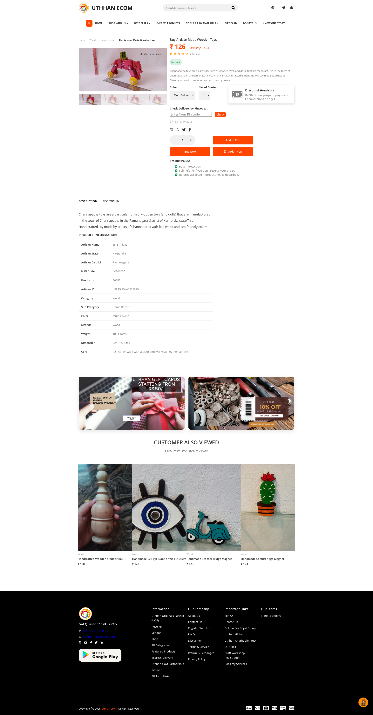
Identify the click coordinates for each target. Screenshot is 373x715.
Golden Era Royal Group (240, 628)
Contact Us (195, 622)
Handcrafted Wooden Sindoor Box (100, 559)
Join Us (229, 616)
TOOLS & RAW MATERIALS (201, 23)
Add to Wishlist (183, 122)
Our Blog (230, 647)
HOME (98, 23)
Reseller (157, 626)
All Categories (160, 645)
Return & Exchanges (201, 653)
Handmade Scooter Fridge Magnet (209, 559)
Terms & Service (198, 647)
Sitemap (157, 670)
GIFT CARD (231, 23)
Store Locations (271, 616)
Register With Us (199, 628)
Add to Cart (233, 140)
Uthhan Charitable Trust (240, 640)
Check (220, 114)
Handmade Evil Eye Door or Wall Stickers (159, 559)
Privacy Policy (196, 659)
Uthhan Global (234, 634)
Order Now (234, 151)
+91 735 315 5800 (94, 631)
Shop (155, 639)
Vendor (156, 633)
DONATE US (250, 23)
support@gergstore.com (99, 637)
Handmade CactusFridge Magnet (262, 559)
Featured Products (163, 651)
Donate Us (231, 622)
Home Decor (107, 40)
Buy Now (190, 151)
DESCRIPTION (88, 201)
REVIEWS (111, 201)
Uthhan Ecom (109, 708)
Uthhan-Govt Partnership (168, 664)
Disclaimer (195, 640)
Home (82, 40)
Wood (92, 40)
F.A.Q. (191, 634)
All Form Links (161, 676)
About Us (194, 616)
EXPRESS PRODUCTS (168, 23)
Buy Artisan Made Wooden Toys (137, 40)
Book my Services (236, 664)
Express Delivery (162, 657)
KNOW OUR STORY (274, 23)
